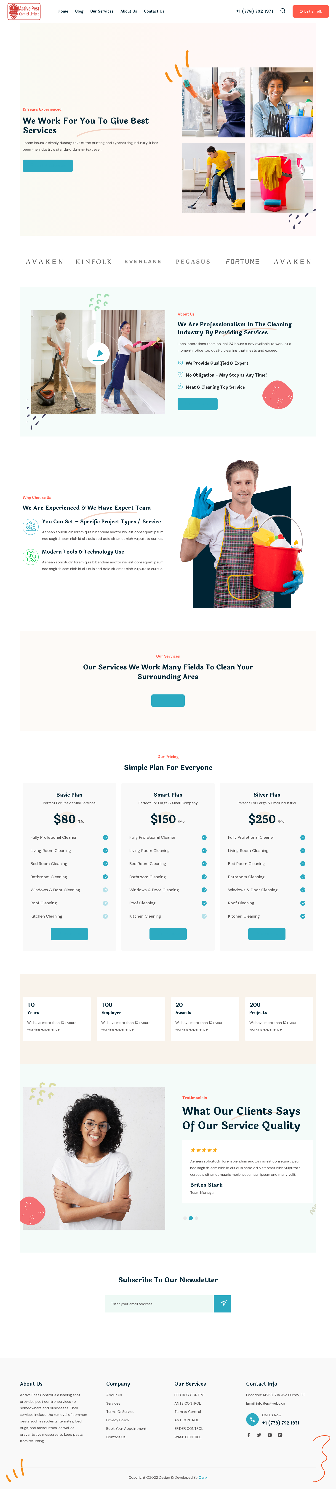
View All (170, 700)
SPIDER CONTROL (188, 1428)
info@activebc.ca (270, 1403)
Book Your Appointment (126, 1428)
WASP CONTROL (188, 1437)
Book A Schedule (50, 165)
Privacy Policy (117, 1420)
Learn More (200, 404)
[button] (185, 1218)
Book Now (72, 934)
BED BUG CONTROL (190, 1395)
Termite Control (187, 1411)
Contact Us (154, 11)
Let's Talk (313, 11)
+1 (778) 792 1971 (254, 11)
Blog (79, 11)
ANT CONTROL (186, 1420)
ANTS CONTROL (187, 1403)
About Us (128, 11)
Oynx (203, 1477)
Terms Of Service (120, 1411)
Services (113, 1403)
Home (62, 11)
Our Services (102, 11)
